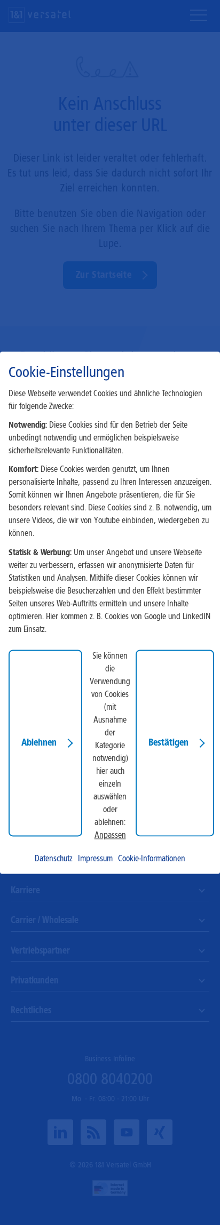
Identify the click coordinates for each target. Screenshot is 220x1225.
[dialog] (110, 612)
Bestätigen (168, 742)
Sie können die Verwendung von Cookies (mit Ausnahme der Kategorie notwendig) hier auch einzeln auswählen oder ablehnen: (110, 739)
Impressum (95, 858)
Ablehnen (39, 742)
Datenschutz (54, 858)
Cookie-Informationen (151, 858)
